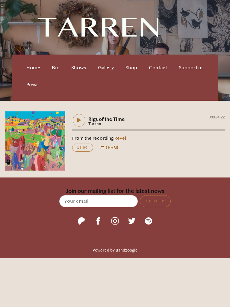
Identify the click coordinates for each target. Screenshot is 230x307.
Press (32, 84)
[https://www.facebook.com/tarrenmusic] (98, 221)
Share (112, 147)
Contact (158, 67)
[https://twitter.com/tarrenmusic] (131, 221)
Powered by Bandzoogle (115, 250)
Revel (120, 138)
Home (33, 67)
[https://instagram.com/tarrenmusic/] (115, 221)
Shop (131, 67)
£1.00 (82, 147)
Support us (191, 67)
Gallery (106, 67)
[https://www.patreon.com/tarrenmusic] (81, 221)
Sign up (155, 200)
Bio (56, 67)
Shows (78, 67)
